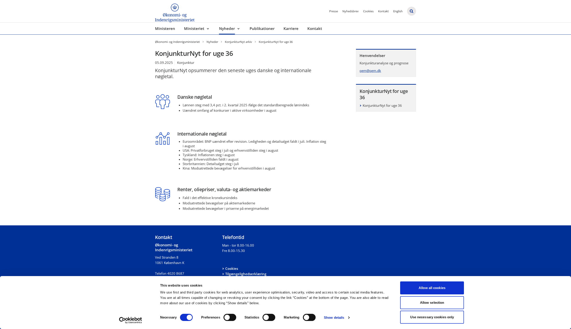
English (398, 11)
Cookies (368, 11)
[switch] (229, 317)
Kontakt (383, 11)
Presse (333, 11)
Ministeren (165, 28)
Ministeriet (194, 28)
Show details (334, 317)
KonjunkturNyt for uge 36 (382, 105)
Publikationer (262, 28)
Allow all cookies (432, 288)
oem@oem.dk (370, 70)
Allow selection (432, 302)
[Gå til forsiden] (174, 11)
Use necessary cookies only (432, 317)
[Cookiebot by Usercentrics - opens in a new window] (130, 320)
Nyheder (227, 28)
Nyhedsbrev (350, 11)
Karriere (290, 28)
